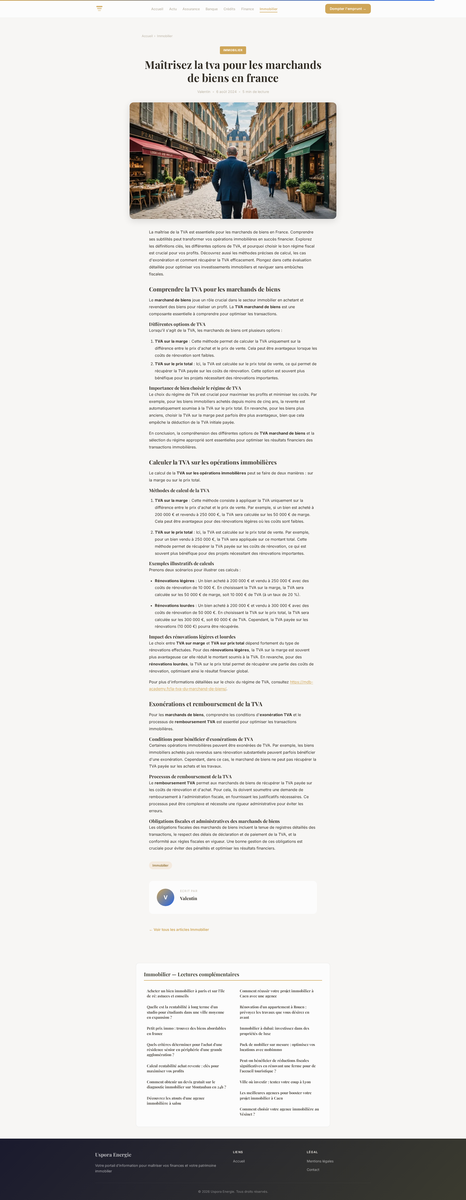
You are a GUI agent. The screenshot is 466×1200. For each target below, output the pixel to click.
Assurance (191, 9)
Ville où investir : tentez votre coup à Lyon (275, 1081)
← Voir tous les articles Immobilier (179, 929)
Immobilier (268, 9)
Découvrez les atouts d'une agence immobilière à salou (176, 1101)
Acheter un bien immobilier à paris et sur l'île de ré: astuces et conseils (186, 993)
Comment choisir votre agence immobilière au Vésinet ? (279, 1112)
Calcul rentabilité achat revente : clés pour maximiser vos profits (183, 1068)
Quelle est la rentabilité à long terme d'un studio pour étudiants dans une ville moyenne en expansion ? (185, 1012)
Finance (247, 9)
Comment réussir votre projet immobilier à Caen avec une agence (277, 993)
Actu (173, 9)
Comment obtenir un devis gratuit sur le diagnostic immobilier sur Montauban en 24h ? (186, 1084)
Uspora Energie (113, 1154)
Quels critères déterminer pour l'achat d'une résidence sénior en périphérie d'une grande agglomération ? (184, 1049)
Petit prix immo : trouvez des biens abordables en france (186, 1031)
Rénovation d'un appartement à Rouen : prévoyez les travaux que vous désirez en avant (274, 1012)
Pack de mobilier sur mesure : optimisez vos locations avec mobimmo (277, 1047)
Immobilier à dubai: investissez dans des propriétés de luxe (274, 1031)
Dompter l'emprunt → (348, 9)
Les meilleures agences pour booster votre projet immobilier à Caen (276, 1095)
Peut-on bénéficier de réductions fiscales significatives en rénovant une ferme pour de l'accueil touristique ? (278, 1065)
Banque (212, 9)
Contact (313, 1169)
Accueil (157, 9)
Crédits (229, 9)
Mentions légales (320, 1161)
